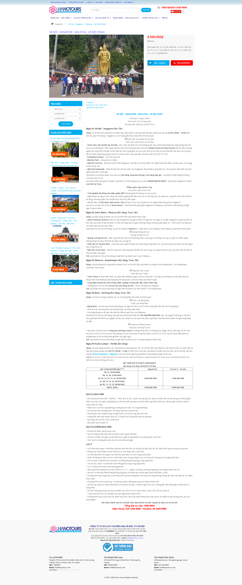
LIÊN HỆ (165, 18)
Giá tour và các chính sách (96, 105)
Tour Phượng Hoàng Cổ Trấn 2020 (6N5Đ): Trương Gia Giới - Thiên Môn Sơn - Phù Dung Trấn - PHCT (66, 251)
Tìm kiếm (146, 10)
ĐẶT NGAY (159, 62)
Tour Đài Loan (74, 570)
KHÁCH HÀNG (118, 18)
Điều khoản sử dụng (58, 2)
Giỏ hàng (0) (128, 2)
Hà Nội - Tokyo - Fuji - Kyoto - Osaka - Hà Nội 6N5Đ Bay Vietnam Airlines (66, 190)
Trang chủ (58, 24)
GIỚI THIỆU (65, 18)
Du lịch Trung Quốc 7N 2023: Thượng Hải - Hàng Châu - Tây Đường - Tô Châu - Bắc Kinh (64, 221)
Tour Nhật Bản (63, 570)
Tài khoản (99, 2)
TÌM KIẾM (55, 103)
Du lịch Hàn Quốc (169, 570)
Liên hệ (89, 2)
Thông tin (90, 102)
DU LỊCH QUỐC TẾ (102, 18)
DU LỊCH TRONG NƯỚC (83, 18)
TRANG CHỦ (54, 18)
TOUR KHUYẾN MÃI (60, 132)
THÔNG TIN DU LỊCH (150, 18)
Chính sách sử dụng (76, 2)
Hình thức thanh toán (94, 107)
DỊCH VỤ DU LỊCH (131, 18)
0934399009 (183, 62)
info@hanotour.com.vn (135, 538)
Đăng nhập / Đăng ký (113, 2)
